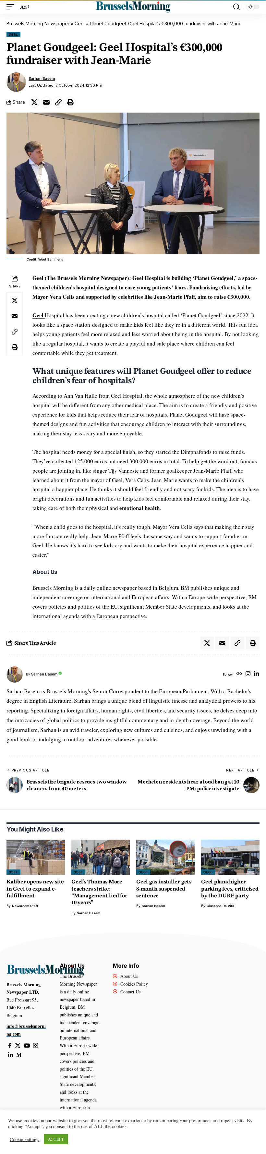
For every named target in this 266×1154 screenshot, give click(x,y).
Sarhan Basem (42, 78)
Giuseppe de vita (220, 906)
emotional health (139, 508)
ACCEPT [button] (56, 1139)
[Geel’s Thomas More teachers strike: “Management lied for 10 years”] (100, 857)
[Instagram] (248, 674)
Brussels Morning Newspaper (37, 23)
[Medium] (19, 1055)
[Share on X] (34, 102)
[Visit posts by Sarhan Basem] (16, 82)
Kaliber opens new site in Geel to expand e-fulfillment (35, 889)
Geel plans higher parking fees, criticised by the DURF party (230, 889)
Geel (80, 23)
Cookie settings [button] (24, 1139)
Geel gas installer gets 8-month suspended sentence (163, 889)
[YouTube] (26, 1046)
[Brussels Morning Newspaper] (132, 7)
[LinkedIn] (256, 674)
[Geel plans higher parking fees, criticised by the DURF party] (230, 857)
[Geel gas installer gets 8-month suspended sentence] (165, 857)
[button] (12, 7)
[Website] (239, 674)
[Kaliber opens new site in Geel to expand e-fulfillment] (35, 857)
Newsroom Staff (25, 906)
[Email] (46, 102)
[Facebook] (9, 1046)
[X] (17, 1046)
